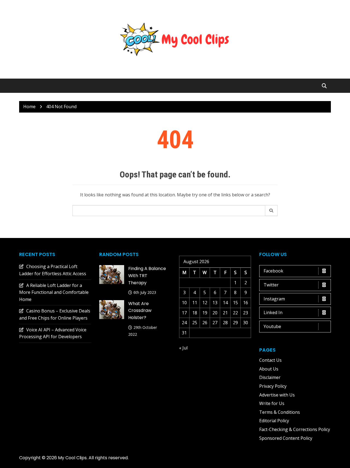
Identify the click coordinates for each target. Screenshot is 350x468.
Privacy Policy (273, 386)
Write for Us (271, 403)
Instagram (274, 299)
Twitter (271, 285)
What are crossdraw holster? (139, 310)
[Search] (271, 210)
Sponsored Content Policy (285, 438)
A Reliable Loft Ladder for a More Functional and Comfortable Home (54, 292)
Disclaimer (270, 377)
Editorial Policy (274, 421)
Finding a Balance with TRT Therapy (147, 275)
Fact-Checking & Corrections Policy (294, 429)
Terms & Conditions (279, 412)
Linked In (273, 312)
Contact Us (270, 360)
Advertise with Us (277, 395)
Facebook (273, 271)
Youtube (272, 326)
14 (225, 303)
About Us (268, 369)
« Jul (183, 348)
